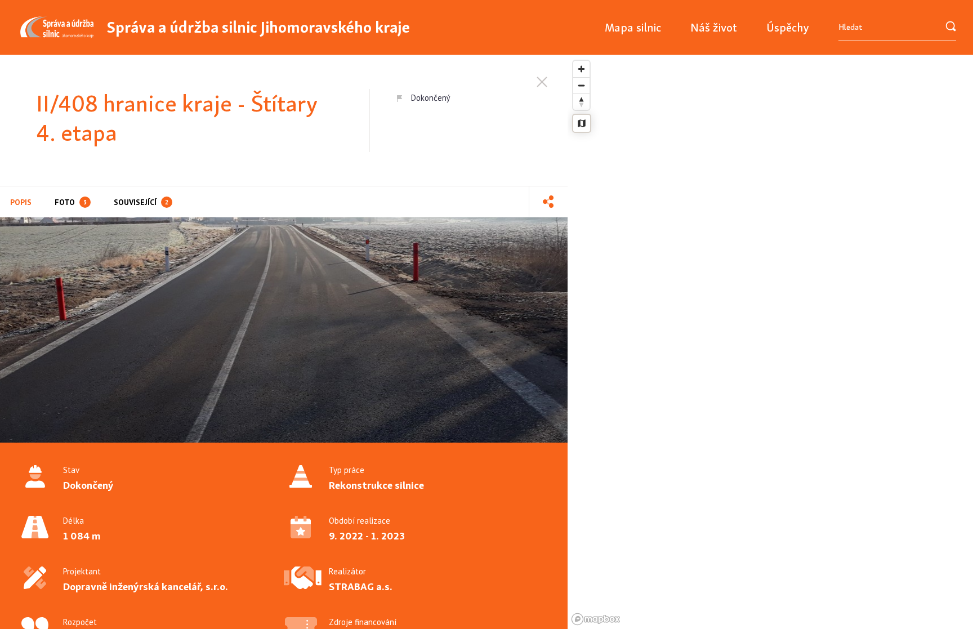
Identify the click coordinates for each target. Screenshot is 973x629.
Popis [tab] (21, 202)
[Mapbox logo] (596, 619)
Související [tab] (141, 202)
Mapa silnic (633, 27)
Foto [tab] (71, 202)
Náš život (713, 27)
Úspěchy (787, 27)
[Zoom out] (581, 85)
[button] (548, 201)
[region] (770, 342)
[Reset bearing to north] (581, 101)
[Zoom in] (581, 69)
